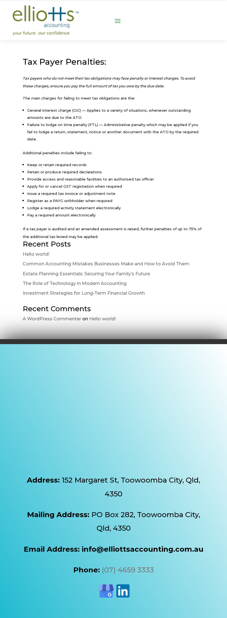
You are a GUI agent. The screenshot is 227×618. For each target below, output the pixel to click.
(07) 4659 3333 (128, 569)
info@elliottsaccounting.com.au (142, 549)
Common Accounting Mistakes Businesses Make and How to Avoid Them (106, 263)
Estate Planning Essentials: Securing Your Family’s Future (86, 273)
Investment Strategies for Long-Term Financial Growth (84, 293)
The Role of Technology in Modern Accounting (75, 283)
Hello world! (36, 254)
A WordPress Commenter (52, 318)
